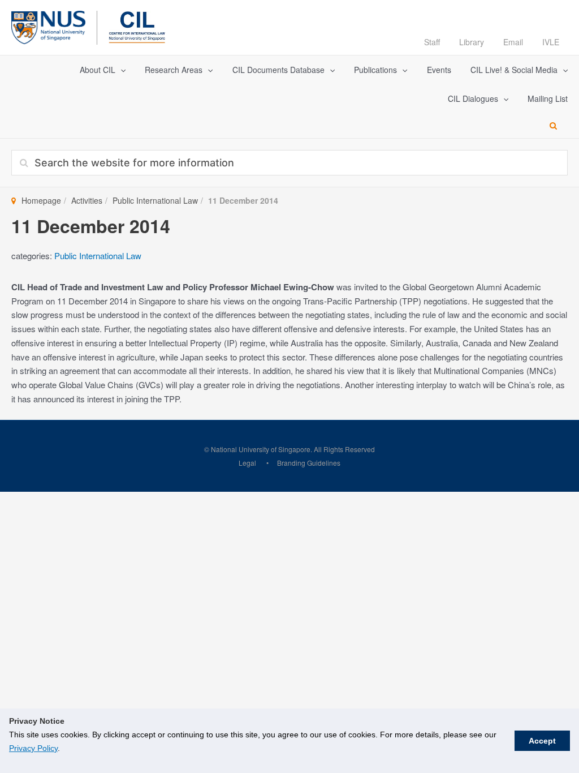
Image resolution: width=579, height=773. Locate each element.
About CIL (97, 69)
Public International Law (155, 200)
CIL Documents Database (278, 69)
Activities (86, 200)
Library (471, 42)
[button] (120, 70)
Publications (375, 69)
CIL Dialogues (473, 98)
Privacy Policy (33, 748)
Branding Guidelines (308, 462)
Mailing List (548, 98)
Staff (432, 42)
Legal (247, 462)
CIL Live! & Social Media (514, 69)
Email (513, 42)
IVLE (550, 42)
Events (439, 69)
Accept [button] (542, 740)
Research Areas (173, 69)
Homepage (41, 200)
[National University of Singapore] (48, 26)
